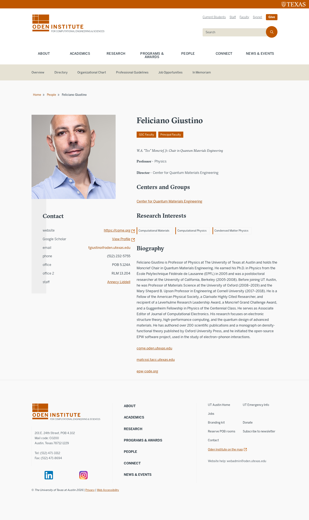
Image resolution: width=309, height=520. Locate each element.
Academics (80, 54)
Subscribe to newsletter (259, 431)
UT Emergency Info (256, 405)
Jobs (211, 414)
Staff (233, 17)
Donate (248, 422)
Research (116, 54)
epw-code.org (147, 371)
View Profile (121, 239)
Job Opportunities (170, 72)
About (44, 54)
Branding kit (216, 422)
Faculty (244, 17)
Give (271, 17)
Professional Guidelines (132, 72)
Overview (38, 72)
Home (37, 95)
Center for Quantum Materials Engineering (169, 201)
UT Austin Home (219, 405)
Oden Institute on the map (225, 449)
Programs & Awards (152, 55)
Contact (213, 440)
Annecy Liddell (118, 282)
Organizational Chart (91, 72)
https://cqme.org (117, 230)
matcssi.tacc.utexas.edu (156, 360)
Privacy (90, 490)
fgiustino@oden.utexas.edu (109, 248)
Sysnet (257, 17)
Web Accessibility (108, 490)
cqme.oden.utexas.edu (154, 348)
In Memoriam (202, 72)
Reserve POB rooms (221, 431)
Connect (224, 54)
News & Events (260, 54)
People (188, 54)
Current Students (214, 17)
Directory (60, 72)
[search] (271, 32)
